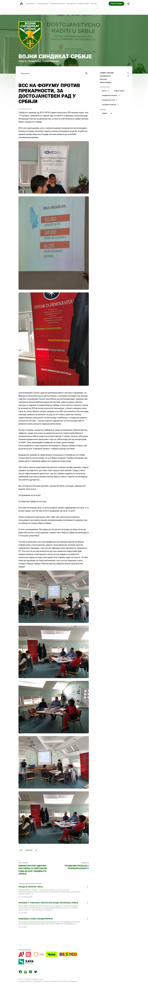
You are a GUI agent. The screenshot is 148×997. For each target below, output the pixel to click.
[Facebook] (20, 972)
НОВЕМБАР (28, 850)
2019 (21, 850)
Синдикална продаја (111, 95)
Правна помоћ (120, 91)
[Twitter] (35, 972)
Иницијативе (83, 3)
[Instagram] (30, 972)
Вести (105, 91)
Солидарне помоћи (110, 104)
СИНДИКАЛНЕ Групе (57, 3)
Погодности (71, 3)
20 (36, 850)
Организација (42, 3)
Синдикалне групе (109, 100)
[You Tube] (25, 972)
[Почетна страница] (21, 4)
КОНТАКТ (103, 79)
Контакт (94, 3)
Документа (30, 3)
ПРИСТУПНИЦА (116, 3)
